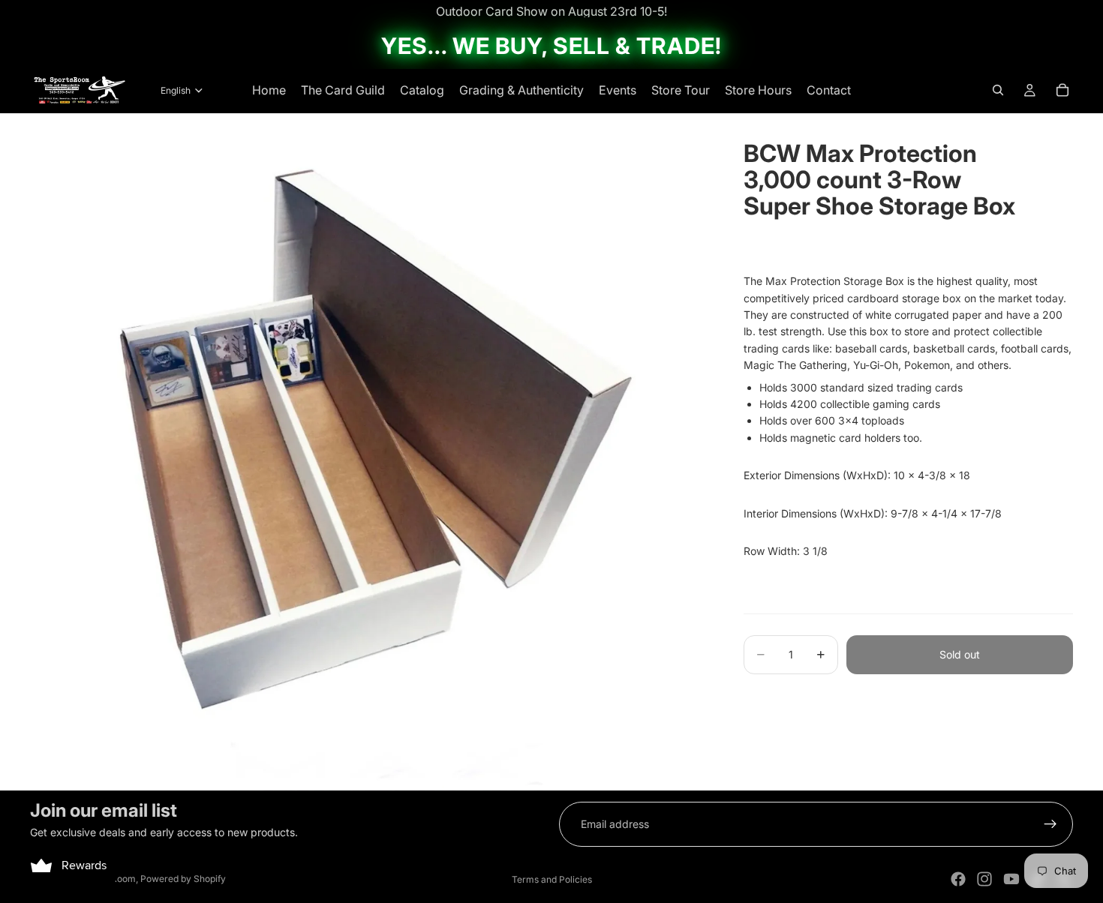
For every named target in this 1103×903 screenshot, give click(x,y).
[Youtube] (1011, 879)
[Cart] (1062, 90)
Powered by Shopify (183, 878)
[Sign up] (1050, 824)
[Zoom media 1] (369, 451)
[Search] (997, 90)
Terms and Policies (552, 879)
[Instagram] (984, 879)
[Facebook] (958, 879)
